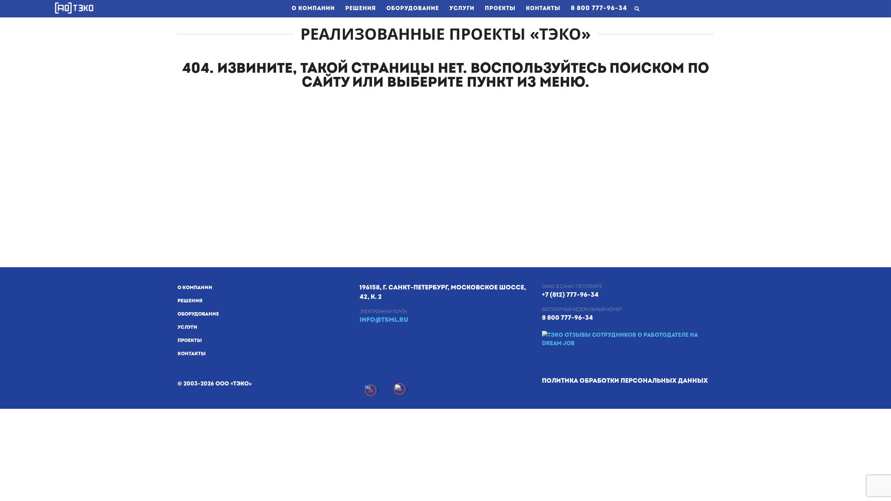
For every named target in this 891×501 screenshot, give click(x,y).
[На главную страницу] (74, 8)
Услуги (461, 8)
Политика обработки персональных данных (625, 381)
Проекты (500, 8)
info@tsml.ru (384, 320)
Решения (360, 8)
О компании (313, 8)
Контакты (543, 8)
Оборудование (412, 8)
